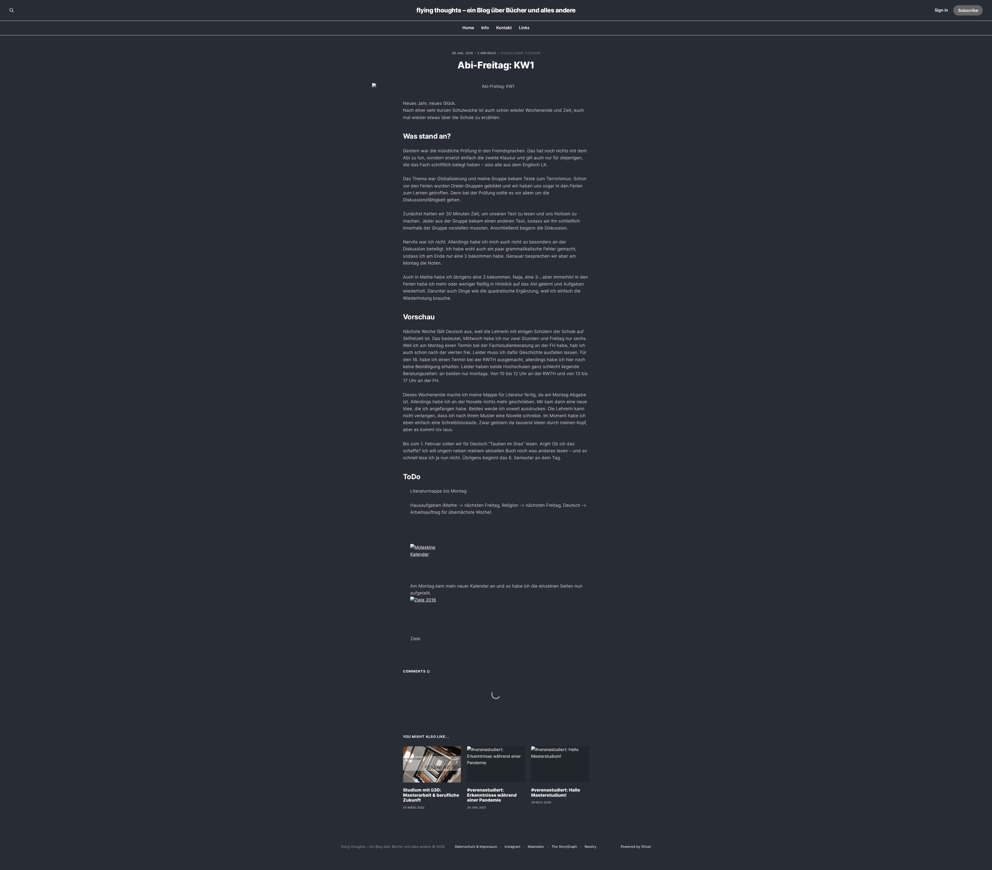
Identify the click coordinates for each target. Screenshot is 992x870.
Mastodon (536, 846)
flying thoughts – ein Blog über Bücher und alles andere (496, 10)
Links (524, 27)
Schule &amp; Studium (520, 53)
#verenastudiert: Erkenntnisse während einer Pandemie (492, 795)
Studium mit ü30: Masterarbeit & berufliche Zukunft (431, 795)
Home (468, 27)
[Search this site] (12, 10)
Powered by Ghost (636, 846)
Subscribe (968, 10)
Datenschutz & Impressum (476, 846)
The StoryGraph (564, 846)
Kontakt (504, 27)
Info (485, 27)
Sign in (941, 10)
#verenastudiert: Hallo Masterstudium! (555, 792)
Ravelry (590, 846)
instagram (512, 846)
